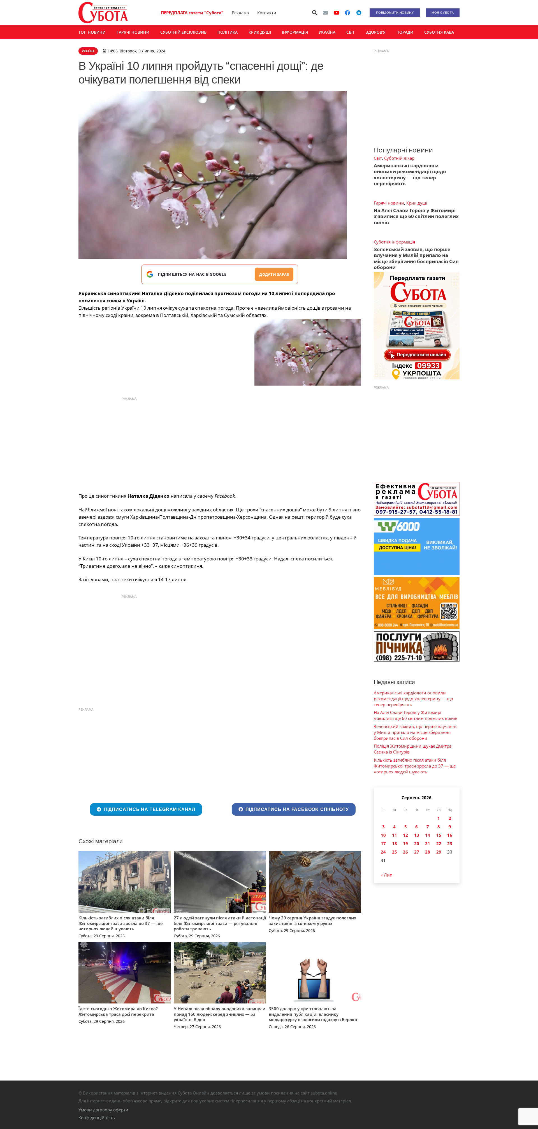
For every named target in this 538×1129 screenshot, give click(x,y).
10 (383, 835)
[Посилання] (103, 12)
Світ (378, 158)
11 (394, 835)
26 (405, 852)
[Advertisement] (220, 443)
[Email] (325, 13)
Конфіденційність (96, 1117)
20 (416, 843)
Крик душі (416, 203)
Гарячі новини (389, 203)
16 (449, 835)
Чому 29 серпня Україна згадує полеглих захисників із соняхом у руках (312, 920)
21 (427, 843)
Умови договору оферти (103, 1109)
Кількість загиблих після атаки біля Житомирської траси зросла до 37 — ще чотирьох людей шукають (120, 923)
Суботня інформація (394, 242)
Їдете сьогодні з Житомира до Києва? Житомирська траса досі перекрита (118, 1011)
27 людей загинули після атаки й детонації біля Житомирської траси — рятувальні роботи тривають (220, 923)
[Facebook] (347, 13)
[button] (315, 13)
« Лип (386, 875)
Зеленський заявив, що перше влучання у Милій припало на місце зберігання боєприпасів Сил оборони (416, 258)
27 (416, 852)
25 (394, 852)
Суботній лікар (399, 158)
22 (438, 843)
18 (394, 843)
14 (427, 835)
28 (427, 852)
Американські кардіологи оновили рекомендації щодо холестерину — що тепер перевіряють (410, 174)
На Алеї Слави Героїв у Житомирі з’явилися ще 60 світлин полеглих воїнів (416, 216)
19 (405, 843)
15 (438, 835)
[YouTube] (336, 13)
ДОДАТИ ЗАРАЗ (274, 274)
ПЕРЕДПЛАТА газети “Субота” (192, 12)
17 (383, 843)
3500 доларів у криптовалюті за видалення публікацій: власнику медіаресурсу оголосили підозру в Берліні (313, 1014)
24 (383, 852)
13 (416, 835)
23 (449, 843)
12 (405, 835)
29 (438, 852)
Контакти (266, 12)
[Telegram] (359, 13)
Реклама (240, 12)
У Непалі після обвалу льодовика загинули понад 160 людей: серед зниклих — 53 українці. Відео (219, 1014)
